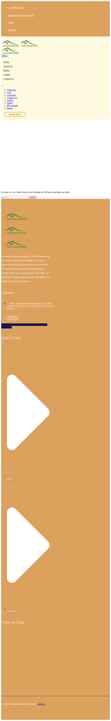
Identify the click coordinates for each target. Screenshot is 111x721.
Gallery (6, 74)
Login (11, 22)
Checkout (11, 95)
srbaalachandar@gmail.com (21, 15)
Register (12, 30)
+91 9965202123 (16, 7)
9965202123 (12, 316)
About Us (7, 66)
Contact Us (8, 79)
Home (6, 62)
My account (12, 105)
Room (6, 70)
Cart (9, 92)
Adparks (41, 704)
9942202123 (12, 319)
